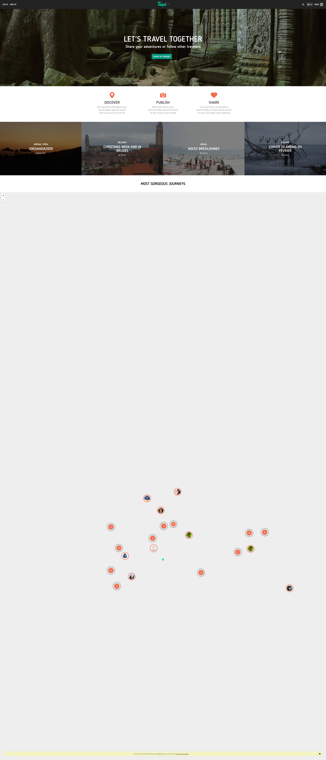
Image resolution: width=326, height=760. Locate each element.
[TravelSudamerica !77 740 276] (125, 556)
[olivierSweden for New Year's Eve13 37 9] (177, 492)
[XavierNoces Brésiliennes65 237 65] (131, 576)
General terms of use (182, 754)
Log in (5, 4)
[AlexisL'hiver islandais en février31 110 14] (147, 498)
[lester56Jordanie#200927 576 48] (189, 535)
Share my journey (161, 56)
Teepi (163, 4)
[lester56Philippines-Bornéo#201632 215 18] (250, 549)
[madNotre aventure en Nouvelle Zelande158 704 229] (289, 588)
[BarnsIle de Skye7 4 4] (161, 510)
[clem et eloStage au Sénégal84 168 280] (154, 548)
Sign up (13, 4)
